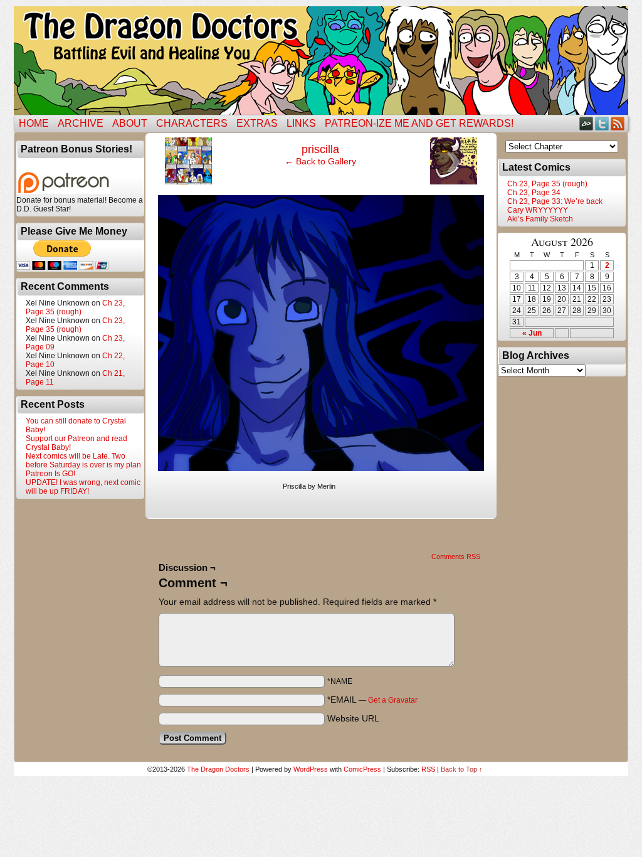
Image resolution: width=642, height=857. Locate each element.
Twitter (602, 123)
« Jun (532, 333)
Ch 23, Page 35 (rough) (75, 307)
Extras (257, 123)
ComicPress (362, 769)
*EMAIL (372, 700)
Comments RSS (455, 556)
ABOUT (129, 123)
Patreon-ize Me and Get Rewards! (419, 123)
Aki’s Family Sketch (540, 219)
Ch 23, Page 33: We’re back (555, 201)
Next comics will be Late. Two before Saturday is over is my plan (83, 460)
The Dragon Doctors (218, 769)
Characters (192, 123)
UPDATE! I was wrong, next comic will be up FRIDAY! (83, 487)
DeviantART (586, 123)
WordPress (310, 769)
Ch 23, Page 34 (533, 192)
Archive (80, 123)
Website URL (353, 718)
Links (301, 123)
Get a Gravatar (393, 700)
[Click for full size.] (321, 468)
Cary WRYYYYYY (537, 210)
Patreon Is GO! (50, 473)
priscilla (320, 149)
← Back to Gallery (320, 161)
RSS (618, 123)
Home (34, 123)
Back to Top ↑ (462, 769)
